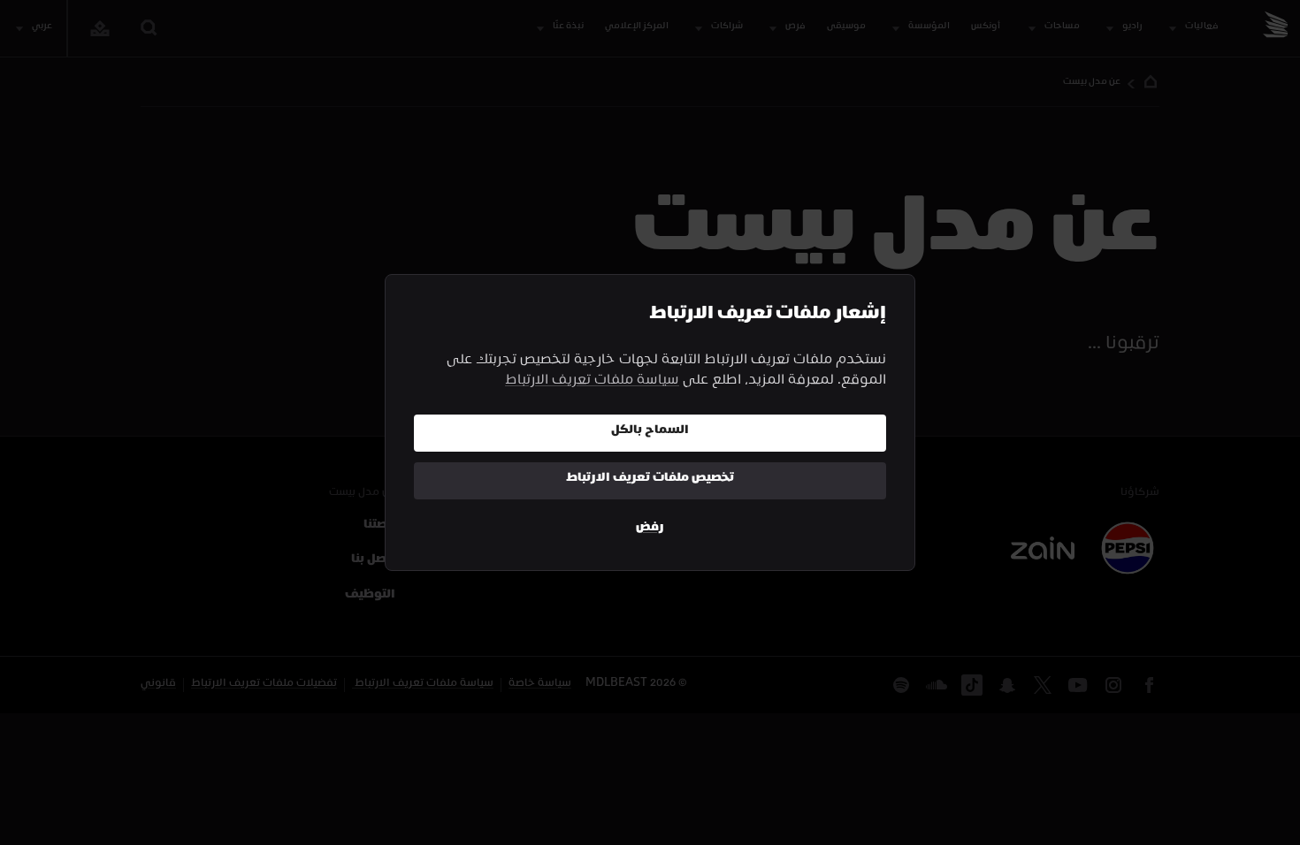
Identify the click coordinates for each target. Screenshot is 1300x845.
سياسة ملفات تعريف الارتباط (592, 382)
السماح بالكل (650, 431)
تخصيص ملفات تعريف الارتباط (650, 479)
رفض (650, 529)
